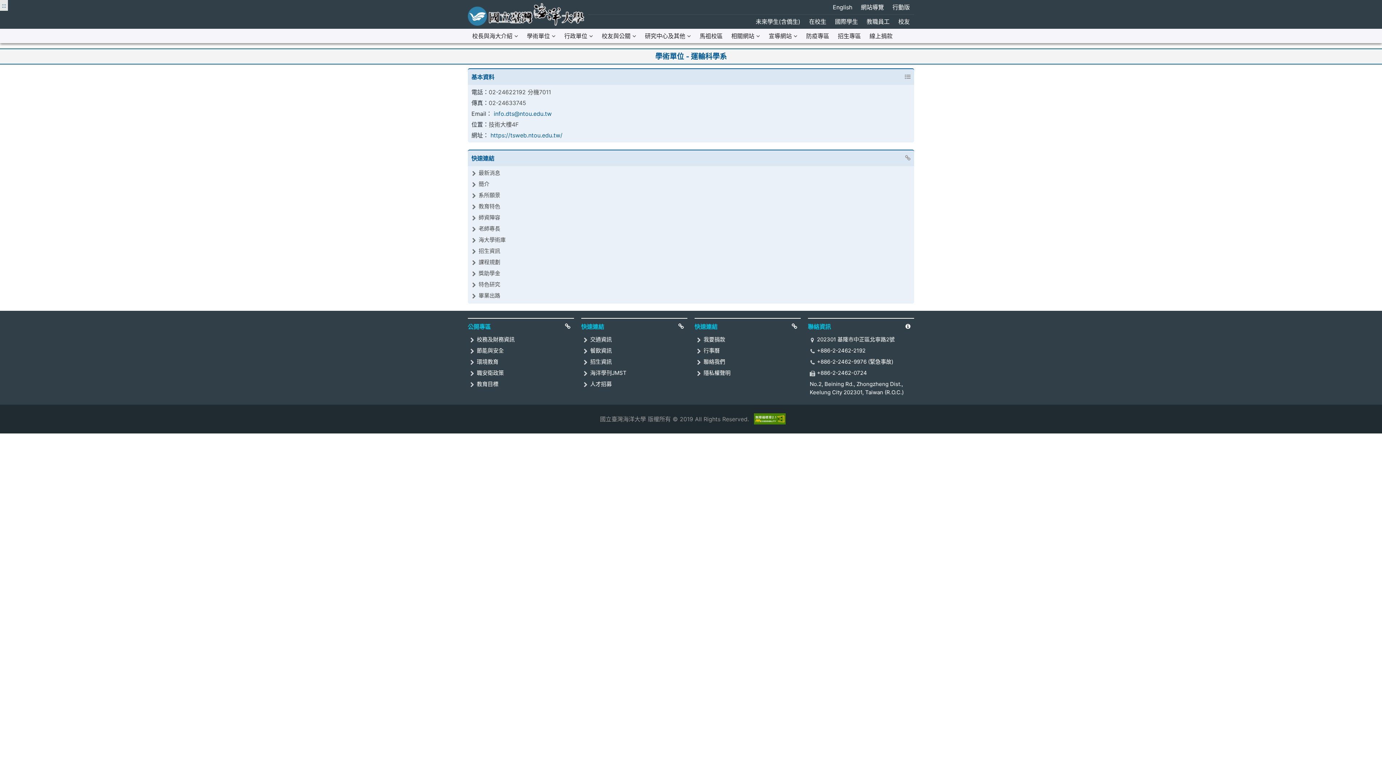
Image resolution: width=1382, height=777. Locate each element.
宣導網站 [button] (780, 36)
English (842, 7)
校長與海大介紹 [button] (492, 36)
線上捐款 (881, 36)
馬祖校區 (711, 36)
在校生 (817, 21)
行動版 (901, 7)
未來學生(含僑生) (778, 21)
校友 (904, 21)
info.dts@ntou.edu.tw (523, 113)
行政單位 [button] (575, 36)
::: (4, 5)
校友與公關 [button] (616, 36)
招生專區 (849, 36)
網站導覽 (872, 7)
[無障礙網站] (769, 419)
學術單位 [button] (538, 36)
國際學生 (846, 21)
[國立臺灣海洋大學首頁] (526, 14)
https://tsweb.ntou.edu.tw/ (527, 135)
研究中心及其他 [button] (665, 36)
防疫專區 (817, 36)
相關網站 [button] (742, 36)
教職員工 (878, 21)
